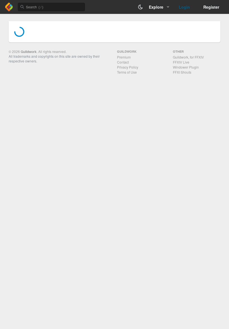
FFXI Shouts (182, 72)
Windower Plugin (186, 67)
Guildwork (29, 51)
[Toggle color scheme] (140, 7)
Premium (124, 57)
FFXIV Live (181, 62)
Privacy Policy (127, 67)
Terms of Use (127, 72)
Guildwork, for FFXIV (188, 57)
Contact (123, 62)
